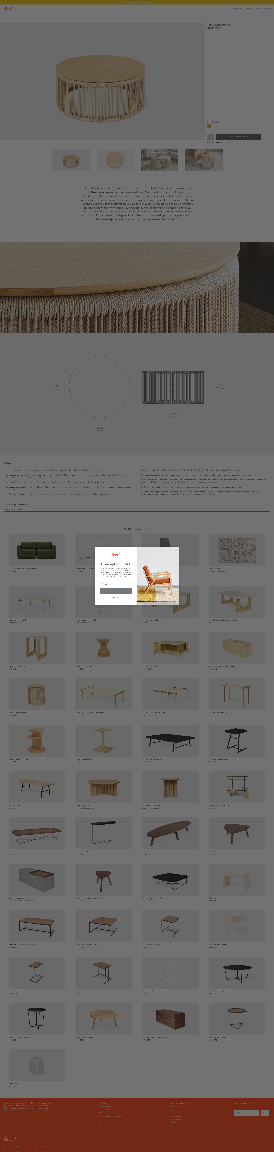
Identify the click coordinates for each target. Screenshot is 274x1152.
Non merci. (116, 597)
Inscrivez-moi (116, 591)
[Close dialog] (176, 550)
